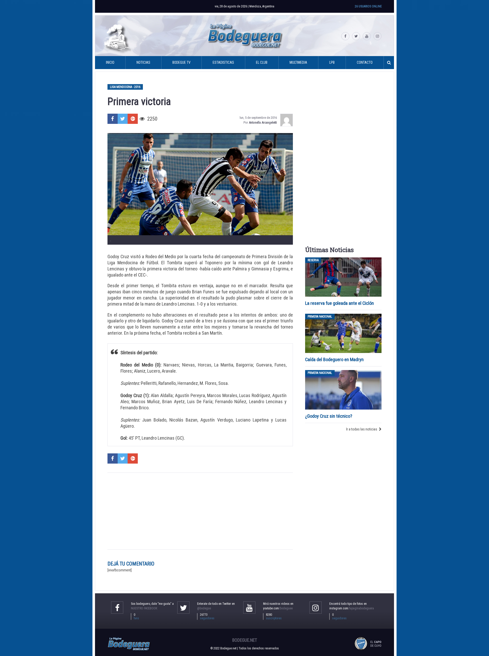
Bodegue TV (181, 62)
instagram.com (351, 608)
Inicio (110, 62)
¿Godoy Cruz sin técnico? (329, 416)
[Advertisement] (200, 511)
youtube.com (278, 608)
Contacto (365, 62)
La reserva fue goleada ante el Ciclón (339, 303)
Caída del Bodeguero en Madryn (334, 359)
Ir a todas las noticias (361, 429)
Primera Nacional (320, 316)
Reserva (313, 260)
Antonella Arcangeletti (263, 122)
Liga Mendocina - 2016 (125, 87)
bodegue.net (244, 640)
